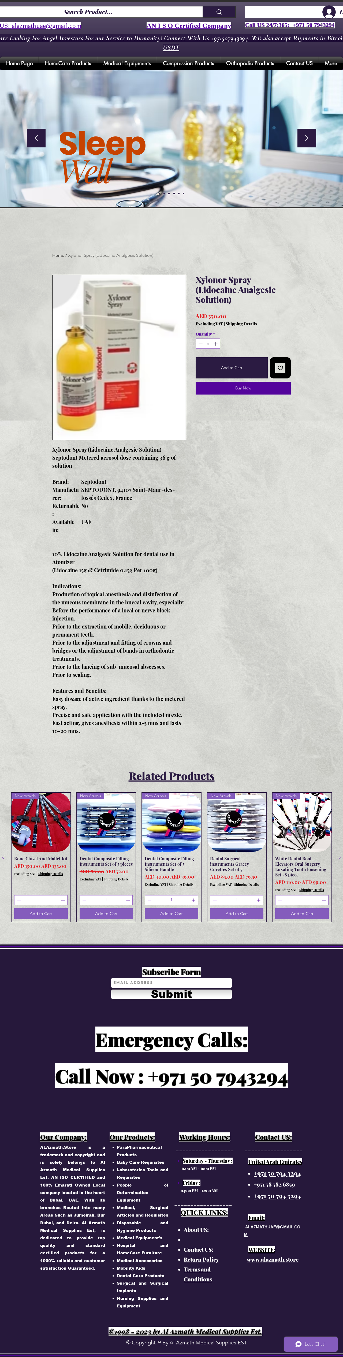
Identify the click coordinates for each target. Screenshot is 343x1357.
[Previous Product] (3, 857)
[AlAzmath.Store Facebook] (264, 114)
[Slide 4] (179, 193)
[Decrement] (200, 344)
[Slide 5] (159, 193)
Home (58, 255)
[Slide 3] (174, 193)
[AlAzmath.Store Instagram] (264, 88)
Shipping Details (241, 323)
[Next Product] (340, 857)
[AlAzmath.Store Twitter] (264, 140)
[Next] (306, 138)
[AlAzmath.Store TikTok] (264, 191)
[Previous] (36, 138)
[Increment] (216, 344)
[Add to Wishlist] (280, 367)
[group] (171, 857)
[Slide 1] (164, 193)
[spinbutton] (208, 344)
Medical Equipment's (139, 1238)
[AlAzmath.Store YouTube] (264, 165)
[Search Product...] (219, 11)
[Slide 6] (183, 193)
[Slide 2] (169, 193)
